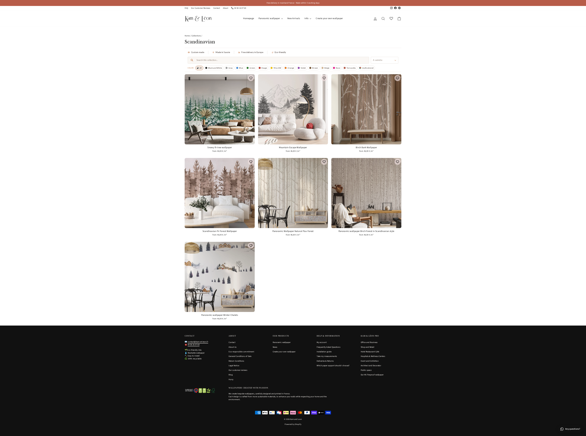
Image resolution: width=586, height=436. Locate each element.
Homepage (248, 18)
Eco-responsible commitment (241, 351)
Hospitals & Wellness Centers (373, 356)
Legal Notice (234, 365)
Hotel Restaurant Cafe (370, 351)
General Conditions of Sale (240, 356)
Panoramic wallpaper (269, 18)
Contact (216, 8)
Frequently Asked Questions (328, 347)
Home (187, 35)
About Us (232, 347)
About (225, 8)
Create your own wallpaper (329, 18)
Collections (196, 35)
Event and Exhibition (370, 361)
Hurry (231, 379)
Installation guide (324, 351)
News (275, 347)
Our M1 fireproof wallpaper (372, 374)
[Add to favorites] (251, 78)
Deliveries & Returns (325, 361)
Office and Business (369, 342)
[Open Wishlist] (391, 18)
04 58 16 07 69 (193, 344)
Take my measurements (327, 356)
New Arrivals (293, 18)
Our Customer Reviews (200, 8)
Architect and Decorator (371, 365)
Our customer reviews (238, 370)
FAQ (186, 8)
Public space (366, 370)
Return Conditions (236, 361)
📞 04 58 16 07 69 (238, 8)
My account (322, 342)
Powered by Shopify (293, 424)
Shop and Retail (367, 347)
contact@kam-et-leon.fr (198, 341)
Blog (231, 374)
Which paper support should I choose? (333, 365)
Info (306, 18)
